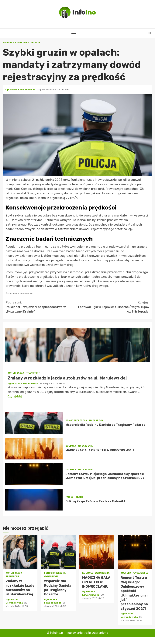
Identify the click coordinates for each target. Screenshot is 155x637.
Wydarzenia (22, 42)
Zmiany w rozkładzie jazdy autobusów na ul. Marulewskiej (77, 345)
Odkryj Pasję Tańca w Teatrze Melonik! (34, 500)
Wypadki (36, 42)
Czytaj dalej (15, 396)
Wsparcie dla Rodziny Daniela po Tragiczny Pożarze (34, 423)
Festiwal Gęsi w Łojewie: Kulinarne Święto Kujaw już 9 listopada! (113, 307)
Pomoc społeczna (76, 420)
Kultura (70, 446)
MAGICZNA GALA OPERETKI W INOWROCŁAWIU (34, 448)
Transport (33, 373)
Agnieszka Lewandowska (20, 89)
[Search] (149, 33)
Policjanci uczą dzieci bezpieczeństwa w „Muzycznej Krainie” (36, 307)
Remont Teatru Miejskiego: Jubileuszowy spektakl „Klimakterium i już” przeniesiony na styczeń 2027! (34, 474)
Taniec (69, 497)
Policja (8, 42)
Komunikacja (16, 373)
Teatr (79, 497)
